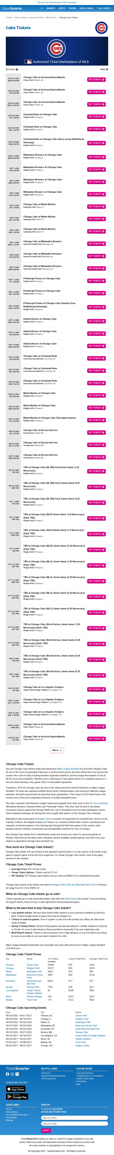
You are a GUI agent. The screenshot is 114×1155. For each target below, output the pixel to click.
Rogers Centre (82, 1045)
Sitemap (9, 1120)
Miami (9, 971)
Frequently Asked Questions (53, 1076)
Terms (9, 1109)
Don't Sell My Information (17, 1115)
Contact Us (46, 1073)
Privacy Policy (12, 1112)
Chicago (10, 968)
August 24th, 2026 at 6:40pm (67, 884)
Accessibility (11, 1117)
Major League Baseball (68, 768)
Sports (62, 8)
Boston (9, 987)
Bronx (8, 996)
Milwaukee (11, 975)
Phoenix (10, 965)
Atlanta (9, 1000)
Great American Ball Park (34, 982)
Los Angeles (12, 990)
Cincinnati (10, 981)
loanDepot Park (34, 971)
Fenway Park (33, 987)
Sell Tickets (104, 8)
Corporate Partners (84, 1073)
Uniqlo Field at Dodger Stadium (34, 992)
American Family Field (86, 1025)
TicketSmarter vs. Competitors (89, 1076)
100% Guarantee (48, 1078)
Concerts (50, 8)
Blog (78, 1084)
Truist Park (32, 1000)
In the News (81, 1081)
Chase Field (90, 884)
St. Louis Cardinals (99, 803)
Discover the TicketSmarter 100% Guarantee (57, 2)
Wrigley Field (43, 819)
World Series (71, 898)
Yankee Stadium (34, 996)
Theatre (72, 8)
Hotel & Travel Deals (85, 1078)
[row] (57, 79)
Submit (45, 1130)
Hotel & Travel (86, 8)
